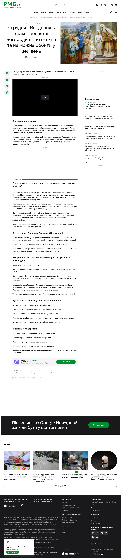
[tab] (56, 486)
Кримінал (51, 12)
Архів (63, 529)
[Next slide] (116, 486)
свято (15, 377)
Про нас (64, 502)
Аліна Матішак (32, 57)
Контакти (65, 510)
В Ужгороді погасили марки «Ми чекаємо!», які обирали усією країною (97, 107)
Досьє (64, 532)
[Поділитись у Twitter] (7, 86)
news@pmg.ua (95, 517)
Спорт (65, 12)
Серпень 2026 (60, 5)
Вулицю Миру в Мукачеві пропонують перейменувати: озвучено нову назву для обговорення (100, 148)
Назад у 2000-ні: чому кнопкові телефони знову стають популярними (100, 127)
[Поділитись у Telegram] (7, 79)
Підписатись (66, 362)
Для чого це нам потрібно (12, 549)
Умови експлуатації (68, 522)
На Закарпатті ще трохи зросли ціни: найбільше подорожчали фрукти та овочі (100, 117)
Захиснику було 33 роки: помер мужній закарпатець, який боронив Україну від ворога (104, 477)
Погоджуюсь (12, 552)
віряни (34, 377)
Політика (43, 12)
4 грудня (41, 377)
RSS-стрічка (97, 543)
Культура (72, 12)
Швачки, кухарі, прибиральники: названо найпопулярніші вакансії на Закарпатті (100, 137)
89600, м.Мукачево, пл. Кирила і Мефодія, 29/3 (104, 503)
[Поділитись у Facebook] (7, 73)
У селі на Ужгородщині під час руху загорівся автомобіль (74, 476)
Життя (59, 12)
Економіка (35, 12)
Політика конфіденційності (70, 520)
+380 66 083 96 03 (96, 510)
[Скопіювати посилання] (7, 92)
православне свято (24, 377)
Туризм (87, 12)
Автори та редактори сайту (71, 508)
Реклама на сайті (67, 517)
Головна (31, 17)
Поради (80, 12)
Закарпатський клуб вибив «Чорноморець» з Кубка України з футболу (97, 160)
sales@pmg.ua (95, 523)
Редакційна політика (68, 505)
